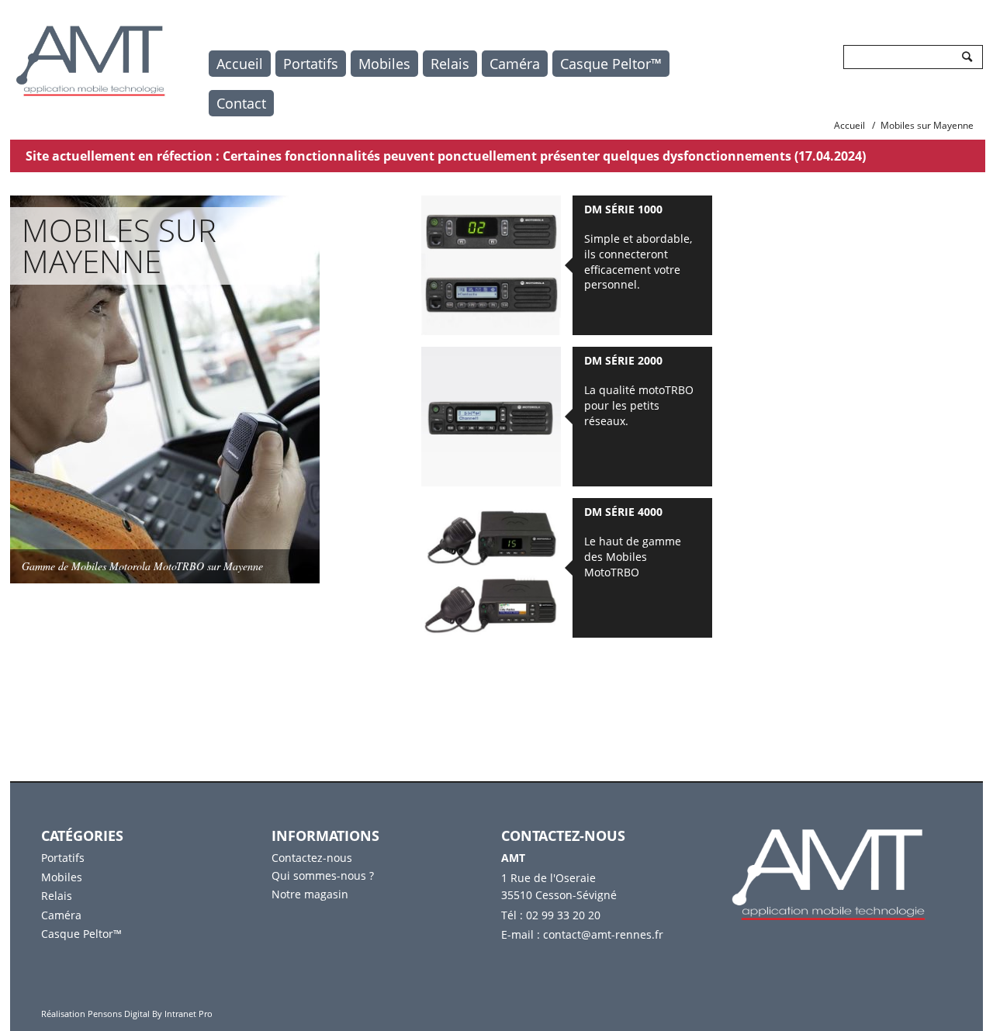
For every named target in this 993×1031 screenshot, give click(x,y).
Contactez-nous (312, 857)
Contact (241, 103)
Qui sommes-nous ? (323, 875)
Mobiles (384, 63)
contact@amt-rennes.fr (603, 934)
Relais (450, 63)
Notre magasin (310, 894)
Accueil (239, 63)
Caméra (515, 63)
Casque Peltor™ (611, 63)
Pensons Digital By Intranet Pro (150, 1013)
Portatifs (310, 63)
